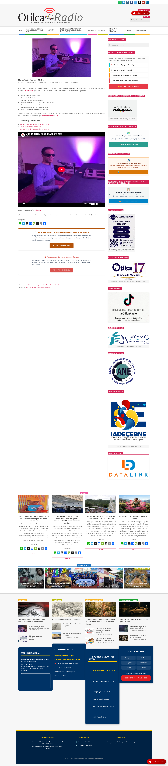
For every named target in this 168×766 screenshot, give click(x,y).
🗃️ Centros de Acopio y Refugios (122, 70)
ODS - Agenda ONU (99, 717)
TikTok (128, 668)
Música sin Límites (57, 82)
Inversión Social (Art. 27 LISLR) (104, 671)
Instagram (128, 658)
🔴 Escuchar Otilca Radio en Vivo (66, 664)
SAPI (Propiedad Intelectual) (102, 692)
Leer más (33, 554)
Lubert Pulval (28, 91)
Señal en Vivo (141, 13)
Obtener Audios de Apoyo (61, 245)
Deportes (93, 568)
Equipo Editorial (60, 676)
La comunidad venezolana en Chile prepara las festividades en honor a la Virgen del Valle (136, 585)
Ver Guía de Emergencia (61, 270)
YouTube (144, 658)
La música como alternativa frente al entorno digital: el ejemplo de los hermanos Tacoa (58, 585)
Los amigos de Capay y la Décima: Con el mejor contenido (104, 630)
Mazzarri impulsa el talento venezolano (38, 287)
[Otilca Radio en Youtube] (143, 2)
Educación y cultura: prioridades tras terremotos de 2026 (38, 637)
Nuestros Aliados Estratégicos (103, 681)
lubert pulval (74, 82)
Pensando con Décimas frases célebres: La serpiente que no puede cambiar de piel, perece (100, 622)
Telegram (128, 663)
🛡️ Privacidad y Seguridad (84, 745)
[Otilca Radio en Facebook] (131, 2)
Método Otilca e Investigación (64, 672)
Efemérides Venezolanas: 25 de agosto (66, 620)
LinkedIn (143, 668)
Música (68, 568)
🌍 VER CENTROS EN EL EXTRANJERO (128, 172)
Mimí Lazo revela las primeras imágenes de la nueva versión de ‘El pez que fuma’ (31, 585)
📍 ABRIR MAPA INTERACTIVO (128, 144)
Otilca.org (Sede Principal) (64, 655)
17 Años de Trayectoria (62, 668)
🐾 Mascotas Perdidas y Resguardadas (124, 80)
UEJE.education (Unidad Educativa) (67, 659)
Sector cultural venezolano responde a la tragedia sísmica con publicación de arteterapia (34, 518)
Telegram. (38, 210)
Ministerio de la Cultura (101, 699)
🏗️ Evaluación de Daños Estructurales (124, 75)
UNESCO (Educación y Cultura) (103, 706)
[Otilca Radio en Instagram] (127, 2)
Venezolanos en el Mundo (142, 568)
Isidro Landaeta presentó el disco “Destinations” (43, 285)
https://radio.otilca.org (50, 116)
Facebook (143, 663)
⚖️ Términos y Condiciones (84, 742)
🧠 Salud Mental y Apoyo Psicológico (123, 65)
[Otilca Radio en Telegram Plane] (123, 2)
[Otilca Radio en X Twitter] (135, 2)
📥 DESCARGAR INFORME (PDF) (128, 201)
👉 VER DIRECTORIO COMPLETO (128, 86)
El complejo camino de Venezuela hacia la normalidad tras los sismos (39, 628)
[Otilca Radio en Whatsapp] (120, 2)
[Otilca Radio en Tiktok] (139, 2)
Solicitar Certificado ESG (136, 678)
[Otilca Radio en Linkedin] (147, 2)
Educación (120, 568)
